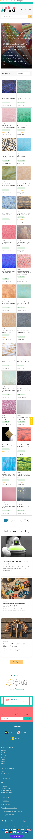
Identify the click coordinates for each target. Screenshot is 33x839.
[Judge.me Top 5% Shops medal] (24, 682)
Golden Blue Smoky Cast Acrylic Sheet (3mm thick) (23, 505)
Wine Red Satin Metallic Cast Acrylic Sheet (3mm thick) (8, 506)
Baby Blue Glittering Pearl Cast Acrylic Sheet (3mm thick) (8, 390)
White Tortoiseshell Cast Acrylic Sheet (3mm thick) (23, 213)
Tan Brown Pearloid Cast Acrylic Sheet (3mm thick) (23, 184)
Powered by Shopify (23, 827)
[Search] (30, 16)
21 (22, 520)
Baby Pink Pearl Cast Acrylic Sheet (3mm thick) (8, 126)
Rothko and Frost (13, 827)
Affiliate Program (6, 790)
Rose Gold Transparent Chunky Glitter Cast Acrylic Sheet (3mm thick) (24, 272)
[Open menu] (30, 9)
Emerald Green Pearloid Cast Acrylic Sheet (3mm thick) (23, 98)
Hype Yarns (11, 732)
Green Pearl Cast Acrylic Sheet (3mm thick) (23, 126)
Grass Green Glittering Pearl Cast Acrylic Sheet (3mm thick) (23, 303)
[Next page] (27, 520)
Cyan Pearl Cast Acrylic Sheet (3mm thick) (23, 155)
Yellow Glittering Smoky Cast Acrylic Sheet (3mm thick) (23, 475)
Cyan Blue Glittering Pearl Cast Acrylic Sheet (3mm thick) (8, 475)
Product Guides (5, 778)
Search (3, 757)
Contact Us (6, 800)
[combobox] (16, 16)
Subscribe (27, 718)
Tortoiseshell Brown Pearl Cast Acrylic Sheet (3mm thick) (23, 244)
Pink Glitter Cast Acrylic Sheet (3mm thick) (8, 418)
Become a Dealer (6, 788)
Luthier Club (4, 786)
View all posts (16, 662)
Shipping (3, 755)
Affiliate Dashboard (6, 792)
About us (3, 750)
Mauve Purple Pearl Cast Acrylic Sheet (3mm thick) (23, 418)
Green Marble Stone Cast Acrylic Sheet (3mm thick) (8, 184)
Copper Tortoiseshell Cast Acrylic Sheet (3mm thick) (23, 445)
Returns (3, 763)
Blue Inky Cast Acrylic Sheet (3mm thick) (7, 213)
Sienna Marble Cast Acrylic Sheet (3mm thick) (9, 360)
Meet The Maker (5, 774)
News (2, 776)
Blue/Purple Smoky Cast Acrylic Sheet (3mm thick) (8, 97)
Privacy (3, 759)
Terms (3, 761)
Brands (3, 753)
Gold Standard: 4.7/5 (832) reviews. (18, 1)
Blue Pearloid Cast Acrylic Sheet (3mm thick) (8, 271)
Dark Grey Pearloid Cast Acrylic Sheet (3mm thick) (23, 331)
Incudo (3, 95)
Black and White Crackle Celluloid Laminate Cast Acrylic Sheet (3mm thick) (8, 156)
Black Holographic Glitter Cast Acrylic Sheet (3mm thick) (23, 390)
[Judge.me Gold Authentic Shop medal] (9, 682)
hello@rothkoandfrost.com (9, 808)
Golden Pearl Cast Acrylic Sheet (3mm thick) (8, 331)
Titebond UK (18, 738)
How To (3, 771)
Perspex (4, 443)
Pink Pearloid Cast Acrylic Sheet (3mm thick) (8, 243)
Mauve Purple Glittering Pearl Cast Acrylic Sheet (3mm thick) (23, 361)
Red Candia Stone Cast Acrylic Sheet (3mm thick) (8, 302)
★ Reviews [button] (31, 421)
